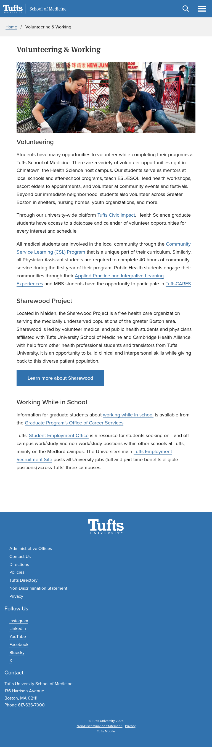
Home (11, 27)
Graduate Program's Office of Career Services (74, 422)
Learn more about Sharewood (60, 377)
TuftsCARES (178, 283)
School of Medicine (48, 9)
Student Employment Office (59, 435)
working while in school (128, 414)
